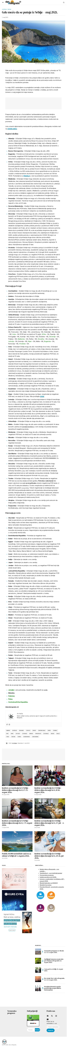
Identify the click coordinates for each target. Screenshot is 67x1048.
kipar (12, 733)
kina (7, 733)
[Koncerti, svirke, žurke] (40, 908)
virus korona (35, 736)
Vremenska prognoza (47, 875)
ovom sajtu (44, 475)
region (52, 733)
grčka (49, 730)
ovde (23, 471)
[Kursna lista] (14, 878)
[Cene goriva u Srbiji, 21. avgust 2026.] (38, 970)
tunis (7, 736)
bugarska (21, 730)
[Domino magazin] (33, 1023)
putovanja (46, 733)
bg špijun (15, 730)
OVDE (42, 396)
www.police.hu (28, 195)
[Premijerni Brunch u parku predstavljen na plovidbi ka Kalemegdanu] (38, 988)
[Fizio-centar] (17, 922)
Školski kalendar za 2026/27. (49, 883)
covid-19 (28, 730)
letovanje (24, 733)
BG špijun (5, 9)
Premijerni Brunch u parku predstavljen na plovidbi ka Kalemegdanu (52, 988)
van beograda (26, 736)
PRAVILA (26, 176)
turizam (13, 736)
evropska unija (41, 730)
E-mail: (55, 1023)
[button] (3, 2)
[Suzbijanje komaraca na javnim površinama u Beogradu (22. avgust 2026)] (38, 961)
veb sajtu (32, 406)
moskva (31, 733)
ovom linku (30, 645)
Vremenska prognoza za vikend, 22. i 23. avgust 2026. (54, 951)
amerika (8, 730)
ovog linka (25, 488)
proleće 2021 (38, 733)
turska (19, 736)
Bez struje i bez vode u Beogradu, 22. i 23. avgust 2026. (54, 979)
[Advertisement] (37, 103)
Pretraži (37, 1029)
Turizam (9, 9)
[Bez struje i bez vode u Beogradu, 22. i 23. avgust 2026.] (38, 979)
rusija (58, 733)
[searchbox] (31, 1029)
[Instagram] (9, 724)
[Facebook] (7, 724)
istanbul (55, 730)
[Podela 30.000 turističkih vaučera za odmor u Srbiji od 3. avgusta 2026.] (17, 841)
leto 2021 (18, 733)
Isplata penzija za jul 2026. (48, 877)
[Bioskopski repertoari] (40, 895)
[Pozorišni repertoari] (51, 895)
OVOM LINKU (12, 129)
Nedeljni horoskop (45, 885)
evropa (34, 730)
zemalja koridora (28, 427)
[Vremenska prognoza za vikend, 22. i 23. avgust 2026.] (38, 952)
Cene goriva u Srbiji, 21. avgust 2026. (53, 970)
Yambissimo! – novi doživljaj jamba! (51, 873)
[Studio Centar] (33, 1017)
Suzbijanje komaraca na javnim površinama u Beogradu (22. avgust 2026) (53, 960)
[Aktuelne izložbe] (51, 908)
